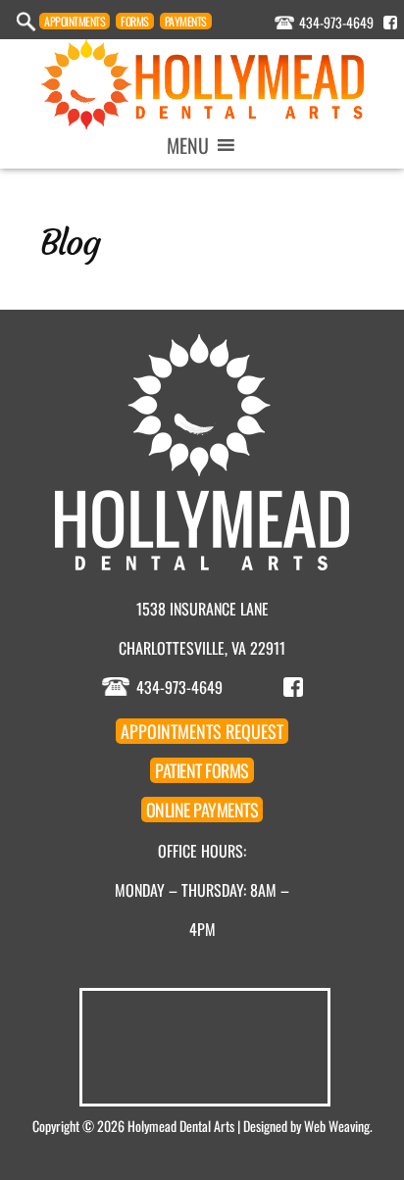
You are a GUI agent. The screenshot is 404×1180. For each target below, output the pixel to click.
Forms (135, 21)
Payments (186, 21)
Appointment (74, 21)
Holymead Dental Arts (180, 1125)
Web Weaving (337, 1125)
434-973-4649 (336, 22)
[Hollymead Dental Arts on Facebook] (390, 22)
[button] (188, 145)
